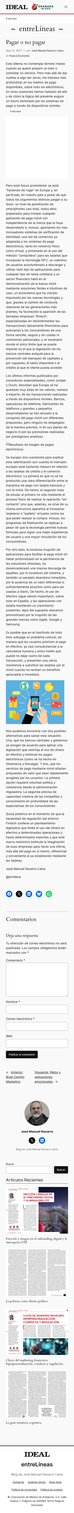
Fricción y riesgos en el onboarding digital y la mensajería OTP (36, 1240)
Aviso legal (55, 1482)
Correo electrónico (20, 1019)
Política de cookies (52, 1489)
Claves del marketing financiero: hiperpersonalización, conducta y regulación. (35, 1362)
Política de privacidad (24, 1489)
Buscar (10, 1163)
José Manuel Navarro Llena (47, 50)
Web (9, 1036)
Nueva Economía (19, 55)
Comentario (15, 960)
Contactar (18, 1482)
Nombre (13, 1002)
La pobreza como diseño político (27, 1301)
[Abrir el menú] (66, 7)
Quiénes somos (37, 1482)
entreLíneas (37, 29)
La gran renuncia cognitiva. (24, 1423)
